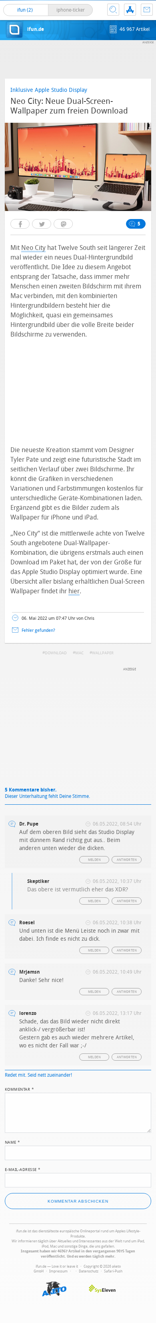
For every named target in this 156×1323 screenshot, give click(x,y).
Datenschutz (88, 1271)
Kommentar (19, 1088)
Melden (94, 860)
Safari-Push (113, 1271)
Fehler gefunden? (38, 630)
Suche (113, 9)
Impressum (58, 1271)
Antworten (127, 860)
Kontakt (146, 9)
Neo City (33, 248)
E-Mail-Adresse (23, 1169)
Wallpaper (103, 653)
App (130, 9)
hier (74, 591)
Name (12, 1141)
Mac (79, 653)
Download (56, 653)
